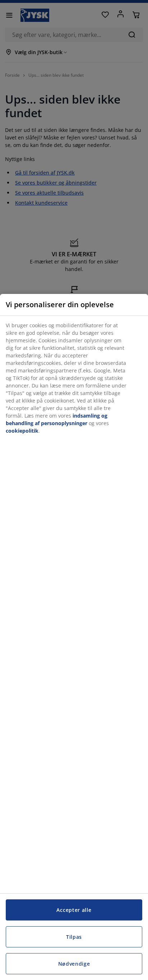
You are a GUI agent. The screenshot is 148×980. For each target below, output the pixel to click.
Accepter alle (73, 910)
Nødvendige (74, 963)
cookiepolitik (22, 430)
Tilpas (74, 936)
